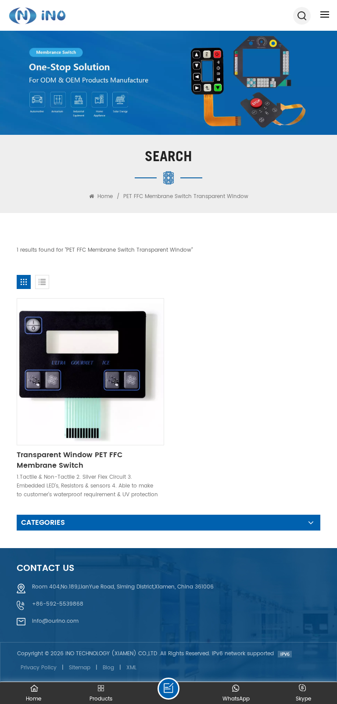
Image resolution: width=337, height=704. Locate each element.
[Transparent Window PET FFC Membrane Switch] (90, 372)
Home (104, 196)
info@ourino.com (55, 621)
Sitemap (79, 668)
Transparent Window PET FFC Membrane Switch (69, 460)
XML (131, 668)
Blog (108, 668)
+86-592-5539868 (57, 604)
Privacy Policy (39, 668)
